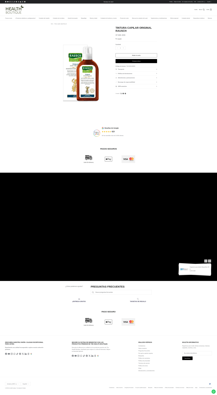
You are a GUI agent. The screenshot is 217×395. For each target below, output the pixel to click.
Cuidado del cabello (44, 18)
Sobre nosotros (142, 348)
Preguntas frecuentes (144, 350)
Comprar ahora (136, 61)
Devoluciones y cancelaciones (146, 370)
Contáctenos (141, 346)
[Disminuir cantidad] (117, 48)
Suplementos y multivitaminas (159, 18)
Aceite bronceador (73, 18)
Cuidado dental (186, 18)
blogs (139, 368)
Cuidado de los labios (58, 18)
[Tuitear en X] (121, 93)
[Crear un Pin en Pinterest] (125, 93)
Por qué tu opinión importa (145, 353)
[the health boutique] (14, 9)
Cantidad (118, 44)
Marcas (210, 18)
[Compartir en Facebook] (123, 93)
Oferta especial (174, 18)
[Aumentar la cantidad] (123, 48)
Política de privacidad (144, 360)
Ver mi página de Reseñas (187, 1)
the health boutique (12, 388)
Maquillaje (83, 18)
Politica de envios (143, 365)
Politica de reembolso (144, 358)
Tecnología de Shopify (21, 388)
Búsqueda (141, 355)
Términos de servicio (144, 363)
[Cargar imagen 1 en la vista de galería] (86, 65)
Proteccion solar (124, 18)
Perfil (195, 1)
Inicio (52, 23)
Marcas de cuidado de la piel (139, 18)
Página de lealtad (177, 1)
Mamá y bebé (93, 18)
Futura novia (8, 18)
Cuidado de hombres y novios (109, 18)
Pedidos (171, 1)
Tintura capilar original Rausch (60, 23)
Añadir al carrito (136, 55)
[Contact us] (214, 392)
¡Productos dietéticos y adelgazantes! (25, 18)
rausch (119, 39)
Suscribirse (187, 358)
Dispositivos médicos (198, 18)
